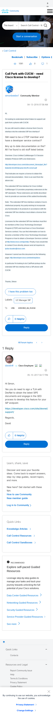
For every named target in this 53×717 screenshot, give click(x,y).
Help (12, 675)
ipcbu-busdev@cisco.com (15, 249)
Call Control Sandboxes (20, 542)
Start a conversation (26, 37)
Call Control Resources (19, 535)
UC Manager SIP (23, 300)
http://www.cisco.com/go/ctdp (18, 242)
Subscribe (32, 57)
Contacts (14, 656)
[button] (9, 319)
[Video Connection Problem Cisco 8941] (41, 343)
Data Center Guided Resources (22, 595)
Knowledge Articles (17, 529)
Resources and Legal (17, 665)
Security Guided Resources (20, 610)
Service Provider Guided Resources (25, 617)
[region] (26, 702)
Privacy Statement (25, 704)
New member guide (17, 498)
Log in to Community (18, 505)
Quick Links (11, 650)
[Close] (48, 691)
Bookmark (17, 57)
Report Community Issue (21, 671)
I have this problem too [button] (20, 292)
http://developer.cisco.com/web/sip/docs (25, 258)
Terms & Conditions (19, 679)
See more (12, 624)
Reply (26, 328)
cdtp (13, 308)
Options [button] (45, 57)
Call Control (10, 51)
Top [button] (4, 642)
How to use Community (19, 494)
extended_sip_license (26, 308)
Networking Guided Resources (22, 603)
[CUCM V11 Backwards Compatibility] (36, 343)
